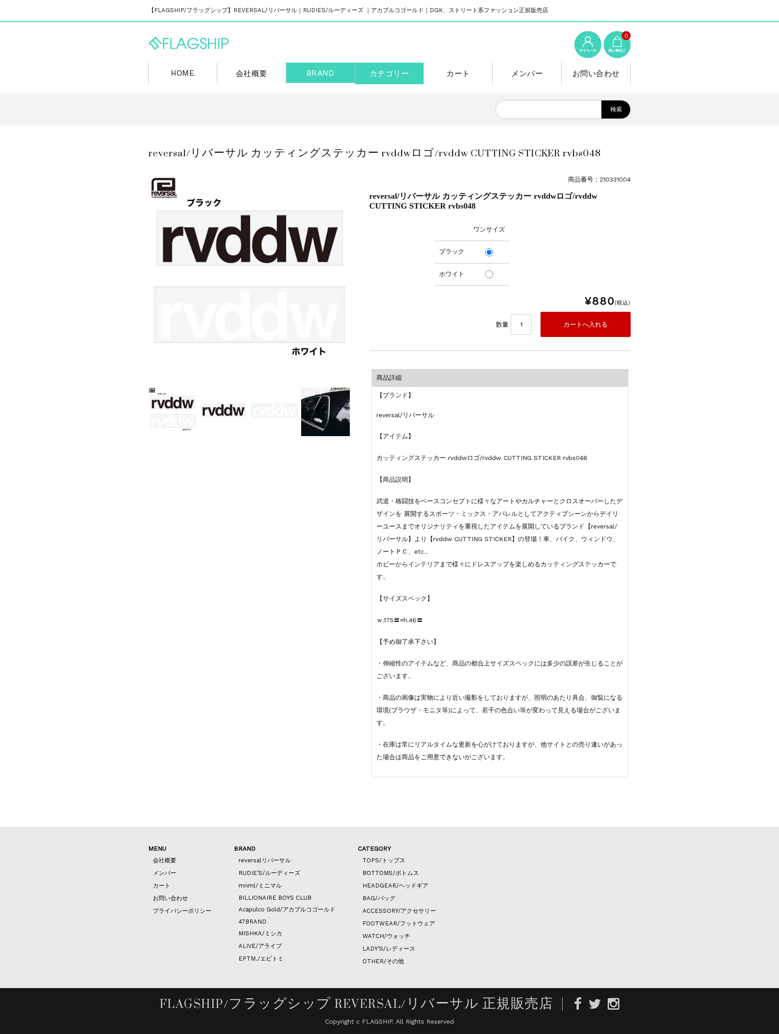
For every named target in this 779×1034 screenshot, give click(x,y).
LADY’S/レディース (388, 948)
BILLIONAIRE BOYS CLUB (275, 897)
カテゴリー (389, 73)
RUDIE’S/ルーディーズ (269, 873)
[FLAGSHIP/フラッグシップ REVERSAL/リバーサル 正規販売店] (188, 42)
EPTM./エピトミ (261, 958)
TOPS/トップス (383, 860)
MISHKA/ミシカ (260, 933)
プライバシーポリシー (182, 910)
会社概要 (251, 73)
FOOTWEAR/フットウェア (398, 923)
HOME (182, 72)
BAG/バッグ (378, 898)
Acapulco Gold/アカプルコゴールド (286, 909)
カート (458, 73)
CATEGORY (374, 848)
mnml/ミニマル (260, 885)
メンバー (527, 73)
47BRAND (252, 921)
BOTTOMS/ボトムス (390, 873)
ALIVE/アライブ (260, 946)
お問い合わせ (596, 73)
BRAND (321, 72)
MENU (157, 848)
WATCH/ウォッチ (386, 936)
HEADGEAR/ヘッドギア (395, 885)
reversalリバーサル (264, 860)
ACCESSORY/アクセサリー (399, 910)
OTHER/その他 (383, 961)
